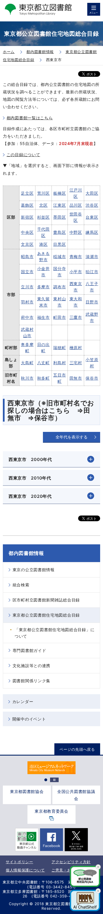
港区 (43, 244)
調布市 (59, 286)
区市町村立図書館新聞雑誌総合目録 (46, 599)
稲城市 (59, 256)
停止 (54, 780)
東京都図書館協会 (27, 791)
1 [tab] (45, 779)
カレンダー (22, 701)
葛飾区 (27, 205)
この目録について (23, 154)
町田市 (59, 317)
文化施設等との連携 (31, 665)
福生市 (43, 317)
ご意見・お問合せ (67, 870)
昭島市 (27, 256)
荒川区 (43, 193)
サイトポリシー (19, 861)
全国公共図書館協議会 (76, 795)
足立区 (27, 193)
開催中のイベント (29, 718)
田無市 (76, 378)
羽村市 (27, 301)
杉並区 (43, 217)
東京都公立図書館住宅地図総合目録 (46, 615)
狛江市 (92, 271)
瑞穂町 (59, 347)
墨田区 (59, 217)
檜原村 (76, 347)
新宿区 (27, 217)
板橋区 (59, 193)
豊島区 (59, 232)
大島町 (27, 362)
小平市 (76, 271)
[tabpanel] (51, 767)
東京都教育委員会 (51, 811)
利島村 (59, 362)
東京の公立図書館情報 (34, 569)
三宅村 (76, 362)
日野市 (92, 301)
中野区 (76, 232)
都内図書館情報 (26, 553)
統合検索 (21, 584)
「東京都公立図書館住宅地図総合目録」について (54, 632)
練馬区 (92, 232)
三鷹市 (76, 317)
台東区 (92, 217)
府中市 (27, 317)
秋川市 (27, 378)
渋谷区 (92, 205)
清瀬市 (92, 256)
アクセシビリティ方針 (71, 861)
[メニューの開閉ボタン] (93, 9)
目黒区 (59, 244)
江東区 (59, 205)
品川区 (76, 205)
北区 (43, 205)
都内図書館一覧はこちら (30, 117)
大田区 (92, 193)
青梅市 (76, 256)
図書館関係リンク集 (31, 680)
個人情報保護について (25, 870)
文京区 (27, 244)
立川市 (27, 286)
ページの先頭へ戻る (77, 749)
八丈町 (43, 362)
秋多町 (43, 378)
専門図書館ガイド (29, 650)
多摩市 (43, 286)
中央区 (27, 232)
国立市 (27, 271)
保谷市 (92, 378)
